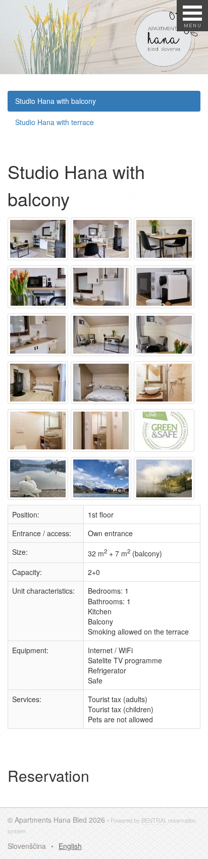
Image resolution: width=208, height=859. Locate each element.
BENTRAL (154, 820)
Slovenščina (27, 846)
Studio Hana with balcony (55, 101)
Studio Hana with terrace (54, 122)
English (70, 846)
